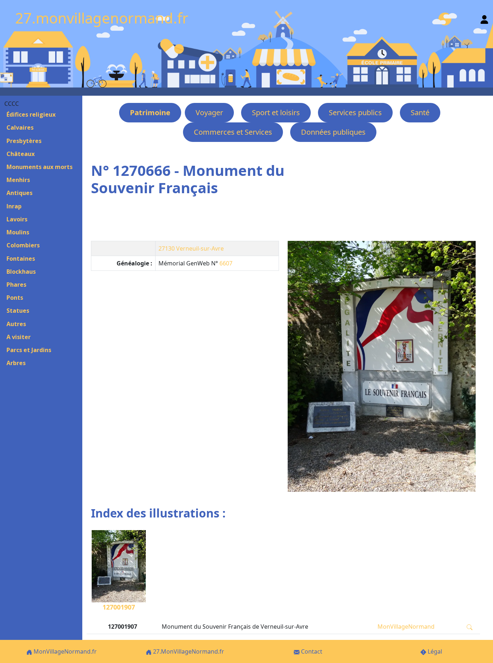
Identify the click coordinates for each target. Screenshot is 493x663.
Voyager (209, 112)
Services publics (355, 112)
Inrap (14, 206)
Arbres (16, 363)
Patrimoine (150, 112)
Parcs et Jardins (28, 350)
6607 (225, 263)
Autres (16, 324)
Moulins (17, 232)
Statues (17, 311)
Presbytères (24, 141)
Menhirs (18, 180)
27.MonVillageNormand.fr (188, 651)
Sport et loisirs (276, 112)
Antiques (19, 193)
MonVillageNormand (406, 626)
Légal (434, 651)
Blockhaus (21, 272)
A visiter (18, 337)
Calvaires (20, 127)
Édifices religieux (31, 114)
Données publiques (333, 132)
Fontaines (20, 259)
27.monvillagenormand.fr (101, 18)
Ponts (14, 298)
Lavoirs (16, 219)
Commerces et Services (233, 132)
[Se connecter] (484, 18)
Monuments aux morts (39, 167)
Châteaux (20, 154)
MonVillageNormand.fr (64, 651)
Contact (311, 651)
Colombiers (23, 245)
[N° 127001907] (382, 366)
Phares (16, 285)
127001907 (118, 607)
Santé (420, 112)
